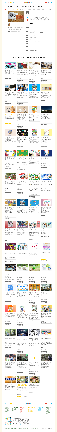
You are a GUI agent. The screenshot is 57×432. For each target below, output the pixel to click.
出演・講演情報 (47, 411)
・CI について (7, 410)
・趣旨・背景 (6, 409)
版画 (11, 31)
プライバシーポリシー (7, 428)
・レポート (21, 411)
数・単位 (30, 79)
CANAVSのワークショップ (31, 409)
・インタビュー (21, 409)
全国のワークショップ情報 (31, 410)
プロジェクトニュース (48, 409)
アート (44, 256)
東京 (45, 256)
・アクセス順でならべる (40, 409)
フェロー (13, 410)
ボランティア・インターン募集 (30, 428)
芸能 (33, 320)
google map (41, 32)
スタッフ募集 (24, 428)
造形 (20, 78)
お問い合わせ (36, 428)
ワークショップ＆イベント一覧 (31, 408)
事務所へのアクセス (7, 411)
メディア (20, 322)
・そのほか (21, 412)
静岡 (18, 31)
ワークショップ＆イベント (15, 9)
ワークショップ (19, 80)
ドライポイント (15, 31)
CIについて (21, 424)
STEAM (33, 79)
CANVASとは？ (7, 408)
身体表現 (21, 124)
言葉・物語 (42, 165)
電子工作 (48, 78)
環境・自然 (13, 279)
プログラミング (23, 169)
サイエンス (45, 78)
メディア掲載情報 (48, 412)
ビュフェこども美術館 (33, 31)
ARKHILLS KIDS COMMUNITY (21, 393)
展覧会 (42, 256)
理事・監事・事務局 (14, 409)
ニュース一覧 (47, 408)
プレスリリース (47, 410)
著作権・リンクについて (14, 428)
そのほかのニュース (48, 413)
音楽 (7, 216)
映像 (41, 122)
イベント (22, 80)
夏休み (47, 256)
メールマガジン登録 (20, 428)
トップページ (8, 9)
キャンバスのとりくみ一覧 (40, 408)
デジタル (8, 101)
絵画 (29, 122)
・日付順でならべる (39, 410)
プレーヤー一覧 (14, 408)
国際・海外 (30, 371)
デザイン (18, 78)
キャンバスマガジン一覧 (23, 408)
